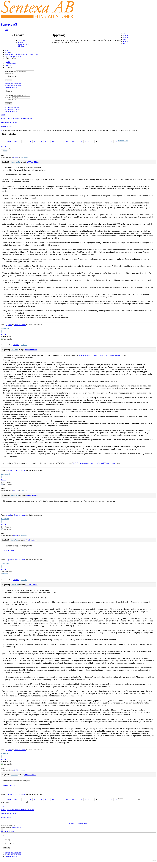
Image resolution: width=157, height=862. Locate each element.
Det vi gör (21, 40)
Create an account (11, 87)
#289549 (16, 157)
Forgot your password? (13, 84)
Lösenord (8, 74)
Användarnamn (10, 71)
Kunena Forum (83, 823)
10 (53, 141)
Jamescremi (5, 474)
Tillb (15, 141)
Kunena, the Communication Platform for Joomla (21, 54)
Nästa (67, 141)
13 (61, 141)
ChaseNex (5, 519)
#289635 (16, 345)
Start (6, 50)
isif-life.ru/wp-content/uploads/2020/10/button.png (99, 355)
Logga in (8, 80)
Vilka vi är (21, 42)
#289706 (16, 490)
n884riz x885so (33, 162)
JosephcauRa (123, 141)
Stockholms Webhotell (16, 827)
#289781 (16, 770)
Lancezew (5, 753)
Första (9, 141)
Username (6, 836)
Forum (7, 52)
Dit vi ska (21, 46)
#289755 (16, 580)
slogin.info (154, 860)
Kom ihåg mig (12, 76)
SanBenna (5, 328)
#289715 (16, 535)
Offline (3, 146)
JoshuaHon (5, 563)
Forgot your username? (13, 85)
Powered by (73, 823)
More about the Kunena (13, 56)
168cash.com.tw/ (9, 785)
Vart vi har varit (23, 44)
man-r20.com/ (8, 550)
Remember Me (10, 844)
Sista (73, 141)
